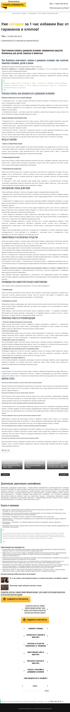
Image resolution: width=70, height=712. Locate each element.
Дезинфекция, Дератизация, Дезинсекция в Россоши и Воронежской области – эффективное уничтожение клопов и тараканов (57, 464)
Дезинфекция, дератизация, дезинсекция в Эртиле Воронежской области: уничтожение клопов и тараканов (34, 464)
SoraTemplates (28, 708)
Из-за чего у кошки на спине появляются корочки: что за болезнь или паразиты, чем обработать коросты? (39, 578)
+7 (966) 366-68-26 (60, 4)
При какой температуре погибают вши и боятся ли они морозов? (18, 574)
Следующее (5, 474)
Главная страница (35, 628)
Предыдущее (63, 474)
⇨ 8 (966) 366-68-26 (14, 36)
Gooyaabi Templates (46, 708)
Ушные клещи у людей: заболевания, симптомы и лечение (25, 585)
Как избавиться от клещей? (36, 678)
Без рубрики (7, 56)
